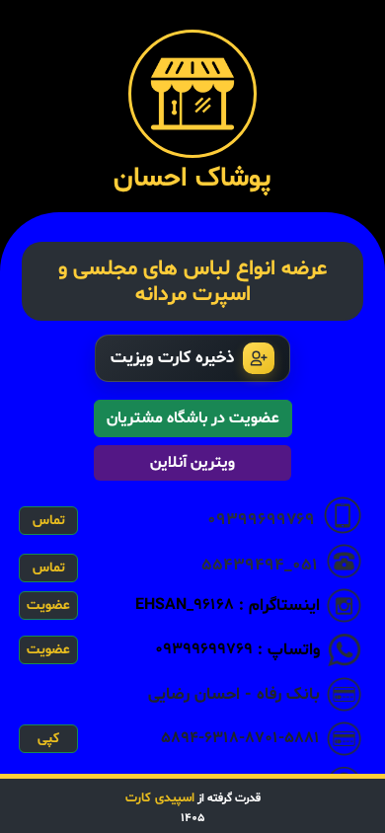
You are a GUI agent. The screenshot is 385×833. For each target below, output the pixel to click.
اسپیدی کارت (159, 798)
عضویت (48, 605)
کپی (48, 738)
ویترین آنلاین (192, 463)
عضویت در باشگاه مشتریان (193, 418)
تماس (49, 520)
